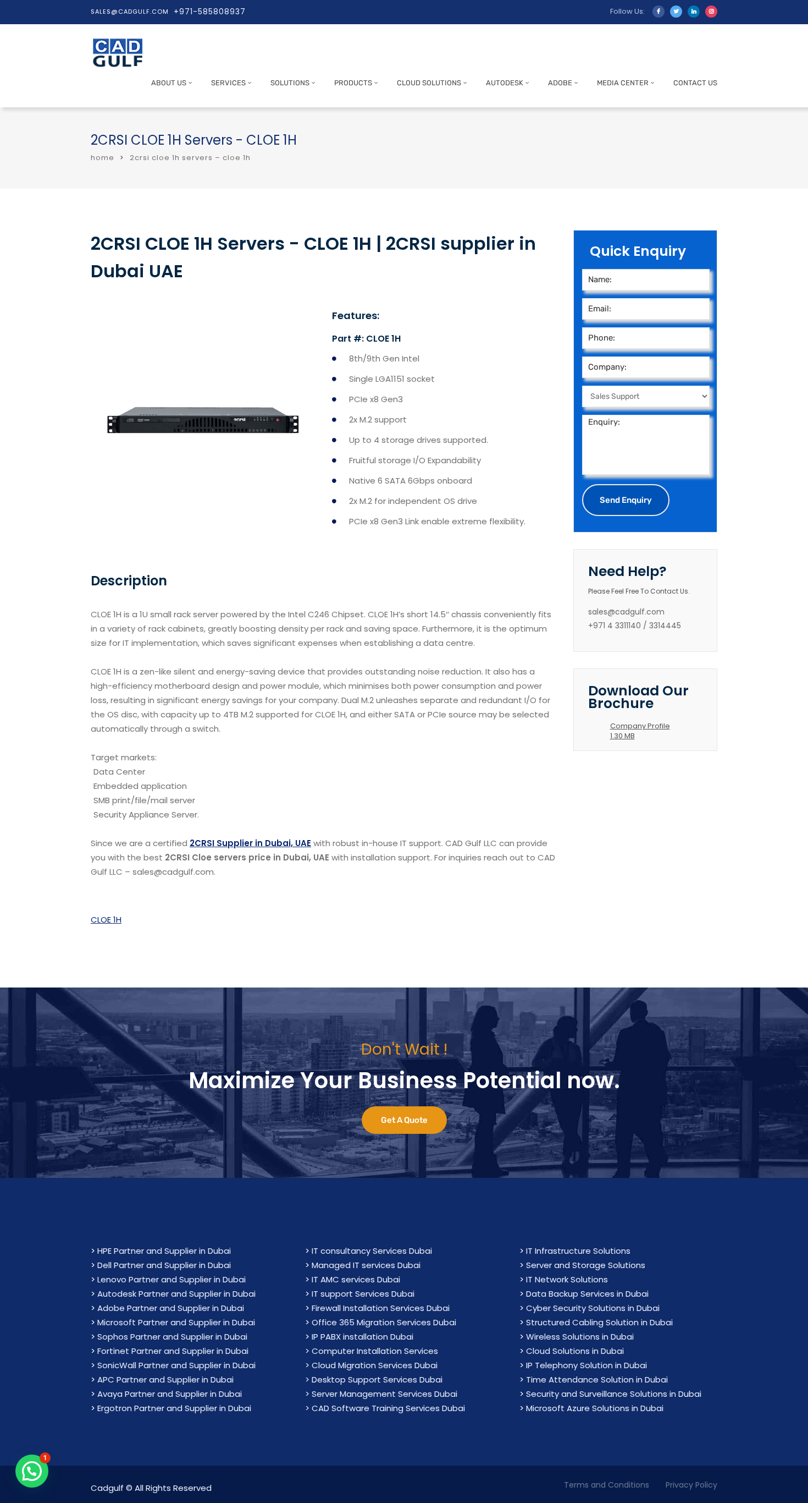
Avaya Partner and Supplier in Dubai (169, 1394)
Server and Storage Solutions (585, 1265)
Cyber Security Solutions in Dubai (593, 1308)
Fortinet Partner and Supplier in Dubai (172, 1351)
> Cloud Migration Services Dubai (371, 1365)
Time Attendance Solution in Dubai (597, 1379)
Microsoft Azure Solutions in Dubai (594, 1408)
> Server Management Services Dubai (381, 1394)
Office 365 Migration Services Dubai (384, 1322)
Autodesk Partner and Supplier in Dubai (176, 1293)
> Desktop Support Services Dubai (373, 1379)
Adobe (560, 83)
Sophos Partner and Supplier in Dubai (172, 1336)
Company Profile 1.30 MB (640, 731)
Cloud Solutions (429, 83)
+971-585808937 (210, 11)
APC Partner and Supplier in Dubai (165, 1379)
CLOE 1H (106, 919)
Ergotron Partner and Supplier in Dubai (174, 1408)
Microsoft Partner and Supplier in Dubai (176, 1322)
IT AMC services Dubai (356, 1279)
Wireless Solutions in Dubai (580, 1336)
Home (102, 157)
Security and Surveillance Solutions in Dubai (613, 1394)
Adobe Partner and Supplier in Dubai (170, 1308)
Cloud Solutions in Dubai (575, 1351)
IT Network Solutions (567, 1279)
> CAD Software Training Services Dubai (385, 1408)
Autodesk (504, 83)
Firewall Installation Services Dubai (381, 1308)
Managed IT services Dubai (366, 1265)
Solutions (289, 83)
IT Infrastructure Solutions (578, 1251)
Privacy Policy (691, 1484)
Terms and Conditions (606, 1484)
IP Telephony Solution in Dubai (586, 1365)
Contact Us (695, 83)
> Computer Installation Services (371, 1351)
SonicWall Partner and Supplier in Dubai (176, 1365)
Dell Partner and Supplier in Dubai (164, 1265)
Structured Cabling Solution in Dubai (599, 1322)
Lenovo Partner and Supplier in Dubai (171, 1279)
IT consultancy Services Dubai (372, 1251)
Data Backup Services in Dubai (587, 1293)
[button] (31, 1471)
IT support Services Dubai (363, 1293)
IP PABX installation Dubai (362, 1336)
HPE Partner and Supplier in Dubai (164, 1251)
